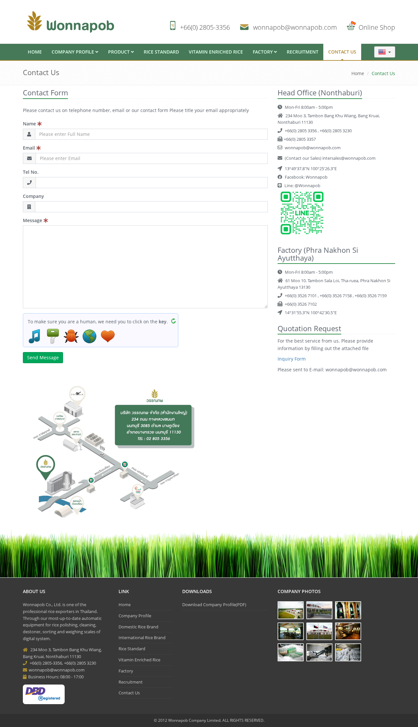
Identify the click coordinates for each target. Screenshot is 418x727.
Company (33, 196)
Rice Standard (161, 52)
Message (33, 220)
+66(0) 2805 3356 (301, 131)
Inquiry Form (292, 359)
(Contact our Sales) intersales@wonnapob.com (330, 158)
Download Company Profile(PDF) (214, 604)
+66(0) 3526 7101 (301, 296)
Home (35, 52)
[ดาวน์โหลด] (113, 451)
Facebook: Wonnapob (306, 177)
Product (119, 52)
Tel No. (31, 172)
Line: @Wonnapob (301, 185)
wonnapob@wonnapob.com (295, 27)
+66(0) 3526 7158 (336, 296)
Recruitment (302, 52)
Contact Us (342, 52)
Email (29, 148)
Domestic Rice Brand (138, 627)
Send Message (43, 357)
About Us (34, 591)
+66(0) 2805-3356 (205, 27)
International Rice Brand (142, 637)
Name (30, 124)
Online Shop (377, 27)
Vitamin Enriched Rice (216, 52)
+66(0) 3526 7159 (371, 296)
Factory (263, 52)
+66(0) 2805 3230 (336, 131)
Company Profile (73, 52)
